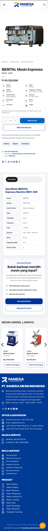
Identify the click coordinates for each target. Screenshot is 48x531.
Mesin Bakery (12, 484)
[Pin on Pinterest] (14, 162)
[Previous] (2, 349)
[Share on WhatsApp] (3, 162)
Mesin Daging (12, 487)
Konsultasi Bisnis (24, 301)
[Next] (45, 349)
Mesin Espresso (27, 62)
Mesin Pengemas (13, 493)
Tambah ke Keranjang (12, 365)
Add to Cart (32, 121)
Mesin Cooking (12, 500)
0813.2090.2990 (21, 442)
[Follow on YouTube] (17, 409)
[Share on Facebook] (6, 162)
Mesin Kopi (15, 62)
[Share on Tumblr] (19, 162)
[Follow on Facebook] (3, 409)
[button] (4, 4)
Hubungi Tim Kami (24, 308)
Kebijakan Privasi (13, 525)
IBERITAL (12, 156)
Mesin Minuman (29, 154)
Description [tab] (12, 179)
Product (5, 62)
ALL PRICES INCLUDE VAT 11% (30, 525)
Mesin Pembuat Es (14, 496)
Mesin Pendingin (13, 506)
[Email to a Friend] (11, 162)
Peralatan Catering (14, 512)
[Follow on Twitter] (8, 409)
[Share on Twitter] (8, 162)
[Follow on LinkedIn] (14, 409)
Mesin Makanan (12, 490)
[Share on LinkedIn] (17, 162)
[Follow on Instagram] (6, 409)
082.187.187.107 (20, 439)
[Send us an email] (11, 409)
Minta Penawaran (24, 127)
